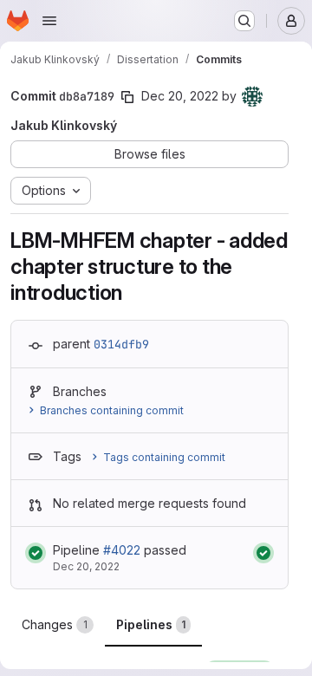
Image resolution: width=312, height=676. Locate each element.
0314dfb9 (121, 344)
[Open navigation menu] (49, 21)
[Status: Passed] (35, 553)
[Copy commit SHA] (127, 97)
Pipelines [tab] (150, 624)
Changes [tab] (55, 624)
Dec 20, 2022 (179, 95)
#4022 (121, 550)
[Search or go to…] (244, 20)
